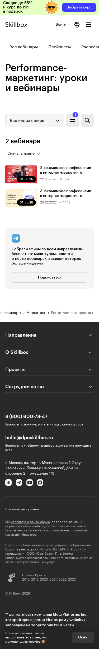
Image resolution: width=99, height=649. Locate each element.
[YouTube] (29, 482)
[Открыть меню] (88, 24)
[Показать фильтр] (72, 120)
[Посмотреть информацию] (77, 24)
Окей (82, 637)
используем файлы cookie (30, 521)
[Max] (40, 482)
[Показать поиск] (87, 120)
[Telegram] (19, 482)
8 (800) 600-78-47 (26, 416)
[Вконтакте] (8, 482)
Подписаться (49, 277)
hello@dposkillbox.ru (29, 437)
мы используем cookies (22, 641)
